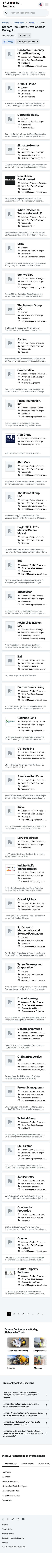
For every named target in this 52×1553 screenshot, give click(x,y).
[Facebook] (7, 1519)
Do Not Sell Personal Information (13, 1538)
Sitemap (5, 1542)
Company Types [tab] (10, 1463)
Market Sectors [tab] (28, 1463)
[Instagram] (18, 1519)
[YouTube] (23, 1519)
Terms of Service (8, 1533)
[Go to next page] (43, 1314)
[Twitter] (12, 1519)
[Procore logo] (12, 3)
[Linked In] (3, 1519)
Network (8, 6)
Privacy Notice (7, 1529)
